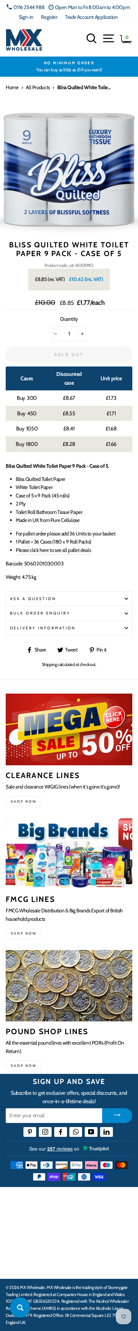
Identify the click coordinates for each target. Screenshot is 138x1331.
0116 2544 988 (28, 7)
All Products (38, 87)
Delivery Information (43, 628)
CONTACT (18, 1266)
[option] (69, 66)
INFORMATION (24, 1224)
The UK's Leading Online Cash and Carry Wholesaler (67, 1200)
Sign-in (26, 17)
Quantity (69, 319)
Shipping (49, 664)
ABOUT (15, 1245)
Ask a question (33, 598)
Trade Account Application (91, 17)
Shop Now (24, 1065)
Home (12, 87)
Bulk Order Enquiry (40, 613)
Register (49, 17)
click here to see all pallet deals (53, 550)
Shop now (24, 801)
